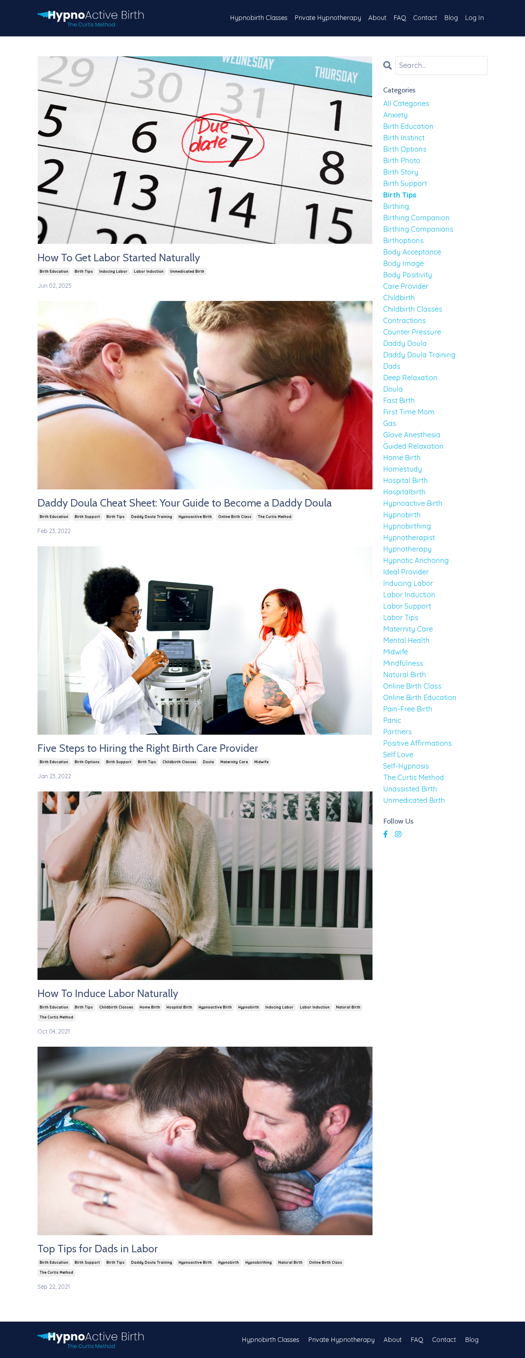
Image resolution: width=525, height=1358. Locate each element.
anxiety (395, 114)
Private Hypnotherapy (328, 18)
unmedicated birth (187, 271)
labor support (407, 606)
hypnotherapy (407, 548)
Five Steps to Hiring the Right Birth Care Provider (148, 748)
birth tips (84, 271)
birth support (87, 516)
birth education (54, 271)
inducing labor (113, 271)
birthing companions (418, 229)
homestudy (402, 468)
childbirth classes (179, 762)
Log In (474, 18)
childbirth (399, 297)
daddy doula (405, 343)
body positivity (407, 274)
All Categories (406, 103)
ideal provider (406, 571)
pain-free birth (407, 708)
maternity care (234, 762)
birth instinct (404, 137)
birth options (87, 762)
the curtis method (274, 516)
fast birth (399, 400)
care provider (406, 286)
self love (398, 754)
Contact (425, 18)
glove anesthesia (411, 434)
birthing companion (416, 217)
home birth (150, 1007)
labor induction (149, 271)
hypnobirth (248, 1007)
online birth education (419, 697)
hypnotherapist (409, 537)
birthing (396, 206)
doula (208, 762)
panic (392, 720)
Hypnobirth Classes (259, 18)
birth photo (401, 160)
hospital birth (179, 1007)
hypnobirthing (258, 1262)
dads (391, 366)
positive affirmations (417, 743)
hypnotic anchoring (416, 560)
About (377, 18)
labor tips (400, 617)
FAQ (400, 18)
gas (389, 423)
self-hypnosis (406, 765)
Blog (451, 18)
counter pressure (412, 331)
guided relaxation (413, 446)
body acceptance (412, 251)
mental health (406, 640)
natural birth (348, 1007)
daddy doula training (151, 516)
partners (397, 731)
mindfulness (403, 663)
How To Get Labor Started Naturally (119, 257)
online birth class (234, 516)
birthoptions (403, 240)
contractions (404, 320)
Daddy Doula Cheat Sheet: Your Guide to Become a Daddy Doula (185, 503)
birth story (401, 171)
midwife (261, 762)
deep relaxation (410, 377)
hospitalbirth (404, 491)
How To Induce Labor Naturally (108, 993)
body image (403, 263)
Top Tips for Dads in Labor (98, 1248)
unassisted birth (410, 788)
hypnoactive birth (195, 516)
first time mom (409, 411)
